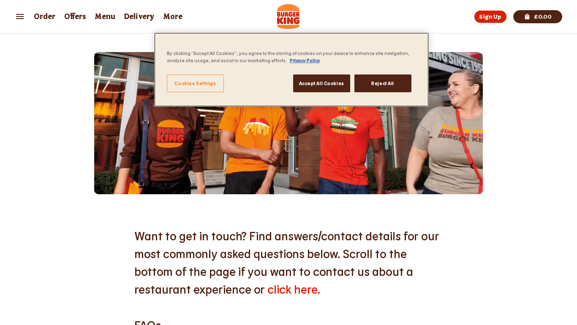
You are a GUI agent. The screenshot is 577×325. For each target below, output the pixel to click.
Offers (75, 16)
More (172, 16)
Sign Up (490, 16)
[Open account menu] (20, 16)
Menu (105, 16)
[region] (291, 70)
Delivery (139, 16)
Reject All (382, 83)
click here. (293, 289)
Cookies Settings (195, 83)
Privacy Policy (305, 60)
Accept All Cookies (321, 83)
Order (44, 16)
